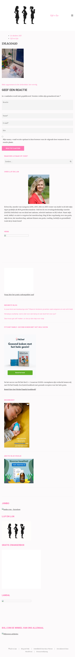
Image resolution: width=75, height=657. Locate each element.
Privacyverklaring (42, 652)
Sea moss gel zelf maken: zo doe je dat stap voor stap (24, 319)
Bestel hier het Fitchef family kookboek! (20, 389)
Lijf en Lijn (54, 15)
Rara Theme (49, 649)
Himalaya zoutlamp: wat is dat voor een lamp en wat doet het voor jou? (30, 314)
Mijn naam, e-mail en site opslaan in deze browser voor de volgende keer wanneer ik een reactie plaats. (36, 141)
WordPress (28, 652)
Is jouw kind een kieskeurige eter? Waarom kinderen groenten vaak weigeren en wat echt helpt (38, 309)
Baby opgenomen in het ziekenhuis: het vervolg (19, 85)
